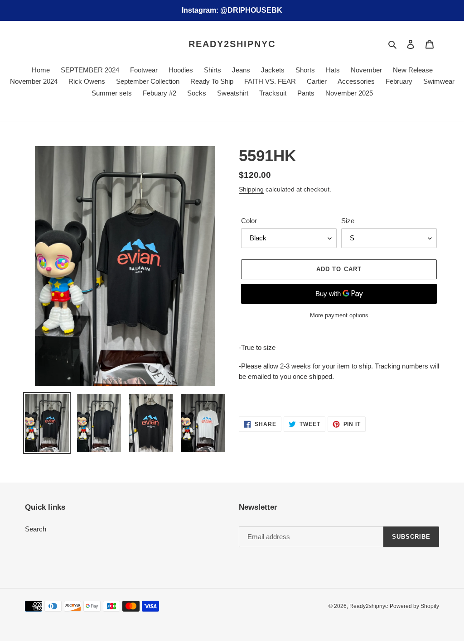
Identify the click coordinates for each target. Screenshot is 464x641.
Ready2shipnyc (232, 44)
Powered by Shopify (414, 606)
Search (35, 529)
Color (249, 221)
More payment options (339, 315)
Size (347, 221)
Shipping (251, 189)
